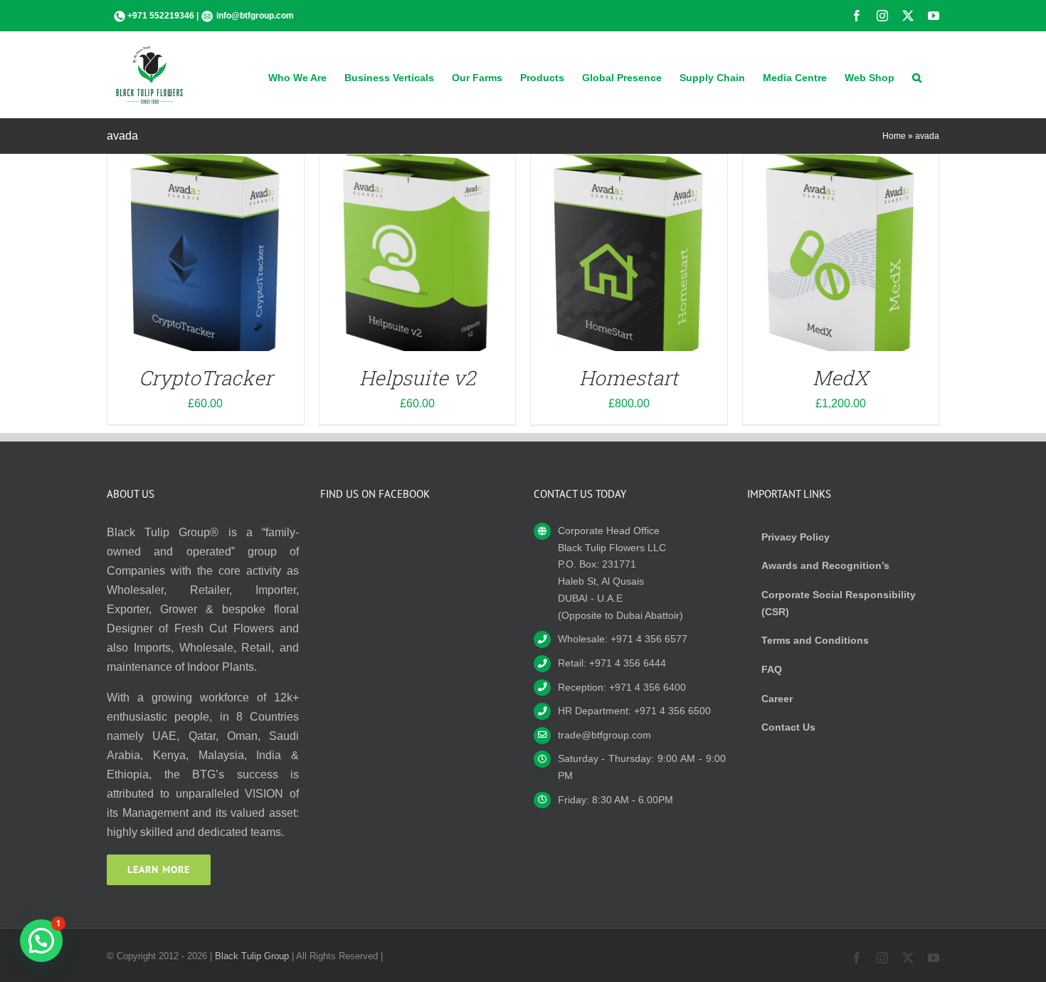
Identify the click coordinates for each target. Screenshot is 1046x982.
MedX (840, 378)
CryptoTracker (206, 378)
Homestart (628, 378)
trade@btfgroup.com (604, 735)
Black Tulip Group (252, 956)
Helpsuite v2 (417, 378)
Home (894, 136)
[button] (916, 76)
